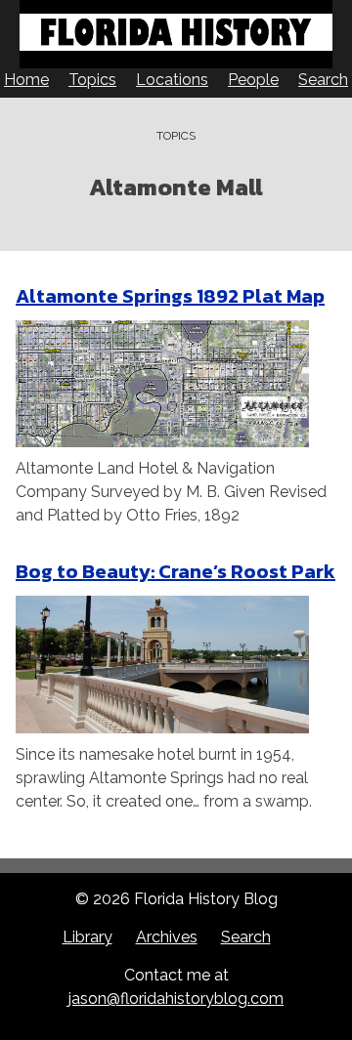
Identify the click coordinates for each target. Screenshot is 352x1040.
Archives (167, 937)
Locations (172, 79)
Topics (92, 79)
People (253, 79)
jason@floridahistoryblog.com (176, 998)
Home (26, 79)
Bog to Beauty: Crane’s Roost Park (175, 571)
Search (323, 79)
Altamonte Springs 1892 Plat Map (170, 296)
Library (87, 937)
